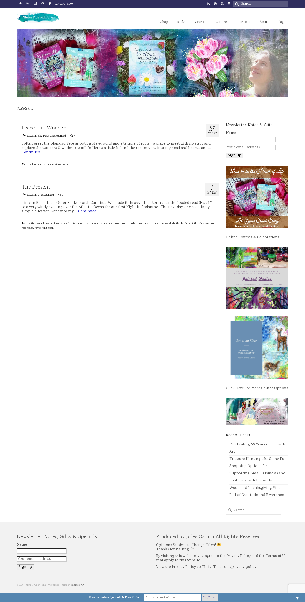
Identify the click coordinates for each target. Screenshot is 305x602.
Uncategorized (58, 136)
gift (67, 223)
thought (188, 223)
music (87, 223)
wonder (66, 164)
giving (79, 223)
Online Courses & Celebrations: (253, 237)
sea (166, 223)
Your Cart (62, 4)
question (148, 223)
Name (231, 133)
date (62, 223)
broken (46, 223)
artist (32, 223)
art (26, 164)
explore (32, 164)
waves (38, 228)
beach (39, 223)
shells (172, 223)
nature (103, 223)
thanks (179, 223)
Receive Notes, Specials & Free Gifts (114, 597)
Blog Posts (43, 136)
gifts (73, 223)
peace (40, 164)
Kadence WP (77, 585)
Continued (31, 152)
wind (44, 228)
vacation (209, 223)
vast (24, 228)
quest (140, 223)
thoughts (199, 223)
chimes (55, 223)
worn (51, 228)
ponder (132, 223)
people (124, 223)
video (58, 164)
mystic (95, 223)
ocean (111, 223)
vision (30, 228)
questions (49, 164)
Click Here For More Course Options (257, 388)
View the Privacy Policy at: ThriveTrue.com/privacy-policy (206, 567)
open (117, 223)
